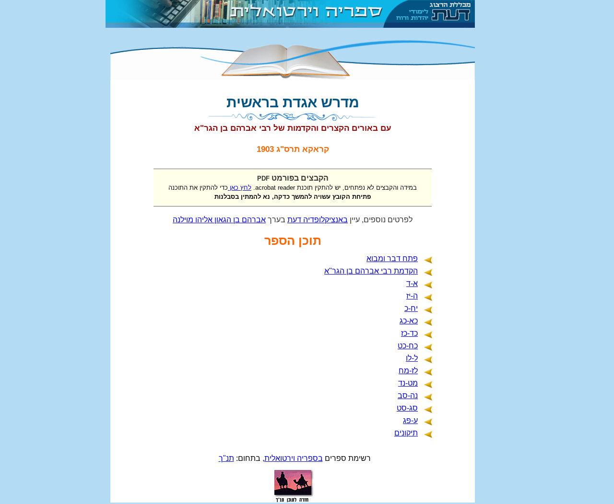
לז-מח (408, 371)
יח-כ (411, 308)
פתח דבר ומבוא (392, 258)
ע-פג (410, 420)
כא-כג (409, 321)
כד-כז (409, 333)
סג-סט (407, 408)
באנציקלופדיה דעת (317, 220)
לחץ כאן (239, 187)
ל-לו (412, 358)
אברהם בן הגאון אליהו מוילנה (219, 220)
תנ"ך (226, 458)
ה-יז (412, 296)
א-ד (412, 283)
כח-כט (408, 346)
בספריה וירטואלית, (292, 458)
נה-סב (408, 395)
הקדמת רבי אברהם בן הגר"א (371, 271)
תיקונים (406, 433)
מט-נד (408, 383)
